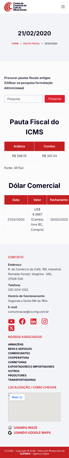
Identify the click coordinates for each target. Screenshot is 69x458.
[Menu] (63, 6)
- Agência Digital (34, 453)
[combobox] (23, 99)
